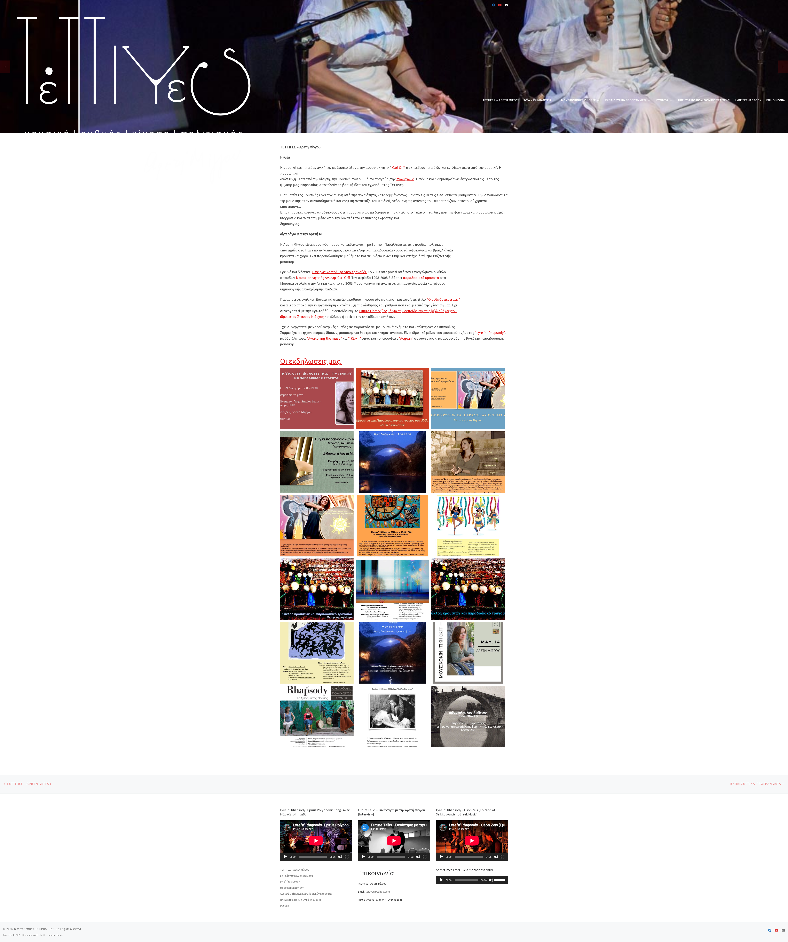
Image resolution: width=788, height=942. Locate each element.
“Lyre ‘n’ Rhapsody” (490, 332)
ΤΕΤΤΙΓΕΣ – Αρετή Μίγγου (294, 869)
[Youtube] (500, 5)
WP (18, 935)
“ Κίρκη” (354, 338)
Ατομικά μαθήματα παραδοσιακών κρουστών (306, 893)
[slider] (500, 879)
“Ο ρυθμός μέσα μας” (443, 299)
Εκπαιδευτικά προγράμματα (296, 875)
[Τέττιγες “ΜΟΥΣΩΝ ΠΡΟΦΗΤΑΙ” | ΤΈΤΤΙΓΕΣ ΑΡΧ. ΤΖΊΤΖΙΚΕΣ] (130, 99)
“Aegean (405, 338)
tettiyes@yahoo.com (378, 891)
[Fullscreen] (347, 857)
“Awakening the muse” (324, 338)
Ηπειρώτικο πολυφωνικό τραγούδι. (339, 271)
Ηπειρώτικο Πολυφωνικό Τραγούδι (300, 900)
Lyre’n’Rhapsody (290, 881)
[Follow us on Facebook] (493, 5)
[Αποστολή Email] (506, 5)
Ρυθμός (284, 906)
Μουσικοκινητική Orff (292, 887)
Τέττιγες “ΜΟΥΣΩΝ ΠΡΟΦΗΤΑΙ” (34, 929)
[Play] (285, 857)
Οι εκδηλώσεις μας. (311, 361)
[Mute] (340, 857)
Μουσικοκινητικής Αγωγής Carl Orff (323, 277)
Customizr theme (53, 935)
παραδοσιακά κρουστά (421, 277)
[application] (316, 840)
